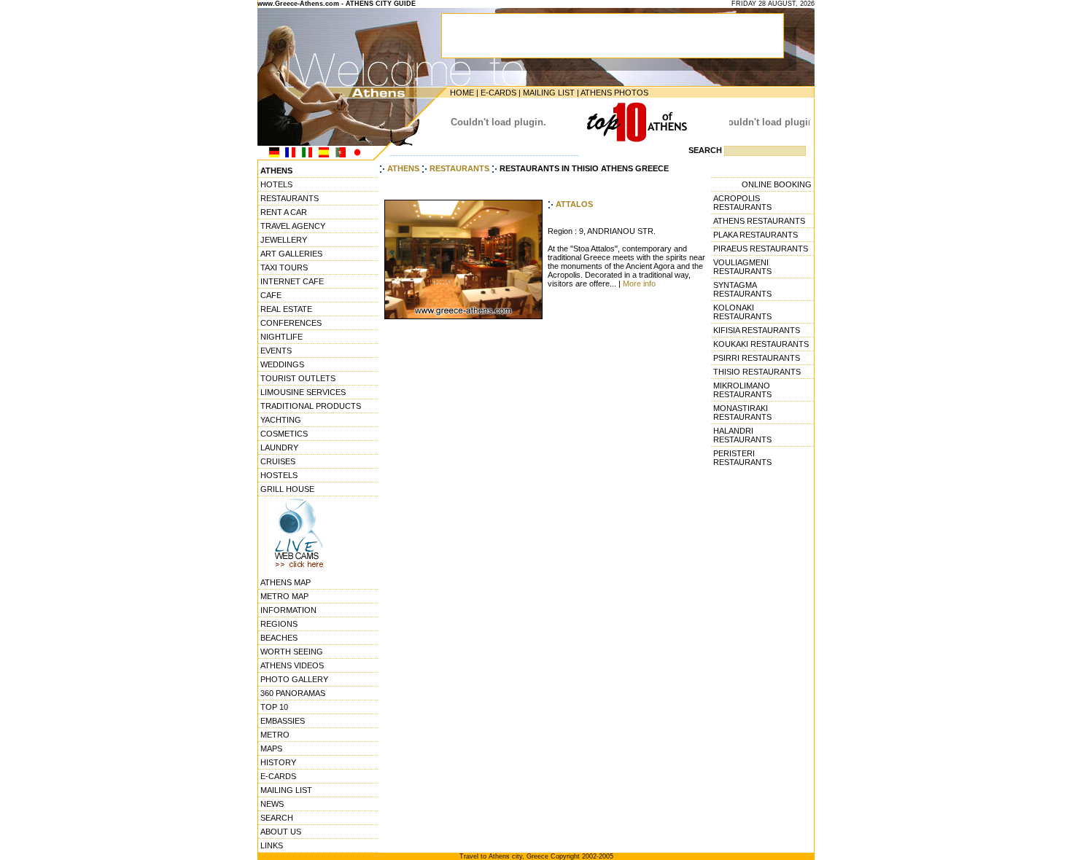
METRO (275, 734)
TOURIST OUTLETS (297, 378)
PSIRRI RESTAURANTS (756, 357)
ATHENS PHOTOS (614, 92)
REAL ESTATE (286, 309)
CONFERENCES (291, 322)
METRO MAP (284, 596)
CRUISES (277, 461)
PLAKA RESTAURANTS (755, 234)
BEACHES (279, 637)
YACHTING (280, 419)
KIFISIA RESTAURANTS (756, 330)
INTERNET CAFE (292, 281)
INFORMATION (288, 610)
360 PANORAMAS (292, 693)
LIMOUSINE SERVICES (303, 392)
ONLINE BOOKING (777, 184)
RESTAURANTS (289, 198)
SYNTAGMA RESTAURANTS (742, 289)
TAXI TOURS (284, 267)
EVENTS (276, 350)
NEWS (272, 804)
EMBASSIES (282, 720)
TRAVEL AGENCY (292, 226)
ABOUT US (280, 831)
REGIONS (279, 623)
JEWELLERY (283, 239)
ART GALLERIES (291, 253)
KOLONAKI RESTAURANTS (742, 312)
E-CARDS (498, 92)
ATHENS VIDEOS (292, 665)
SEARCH (276, 817)
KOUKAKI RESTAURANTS (761, 344)
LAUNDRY (279, 447)
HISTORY (278, 762)
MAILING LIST (549, 92)
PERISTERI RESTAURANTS (742, 457)
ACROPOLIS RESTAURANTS (742, 202)
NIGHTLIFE (281, 336)
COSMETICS (284, 433)
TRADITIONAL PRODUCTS (310, 406)
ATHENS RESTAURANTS (759, 220)
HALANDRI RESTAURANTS (742, 435)
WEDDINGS (282, 364)
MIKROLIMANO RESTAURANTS (742, 390)
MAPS (271, 748)
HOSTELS (279, 475)
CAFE (270, 295)
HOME (462, 92)
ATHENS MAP (285, 582)
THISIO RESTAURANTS (757, 371)
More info (639, 283)
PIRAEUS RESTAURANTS (760, 248)
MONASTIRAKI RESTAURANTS (742, 412)
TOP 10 (274, 707)
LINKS (271, 845)
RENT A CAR (283, 212)
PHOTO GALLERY (294, 679)
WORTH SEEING (291, 651)
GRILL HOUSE (287, 489)
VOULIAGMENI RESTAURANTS (742, 266)
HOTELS (276, 184)
